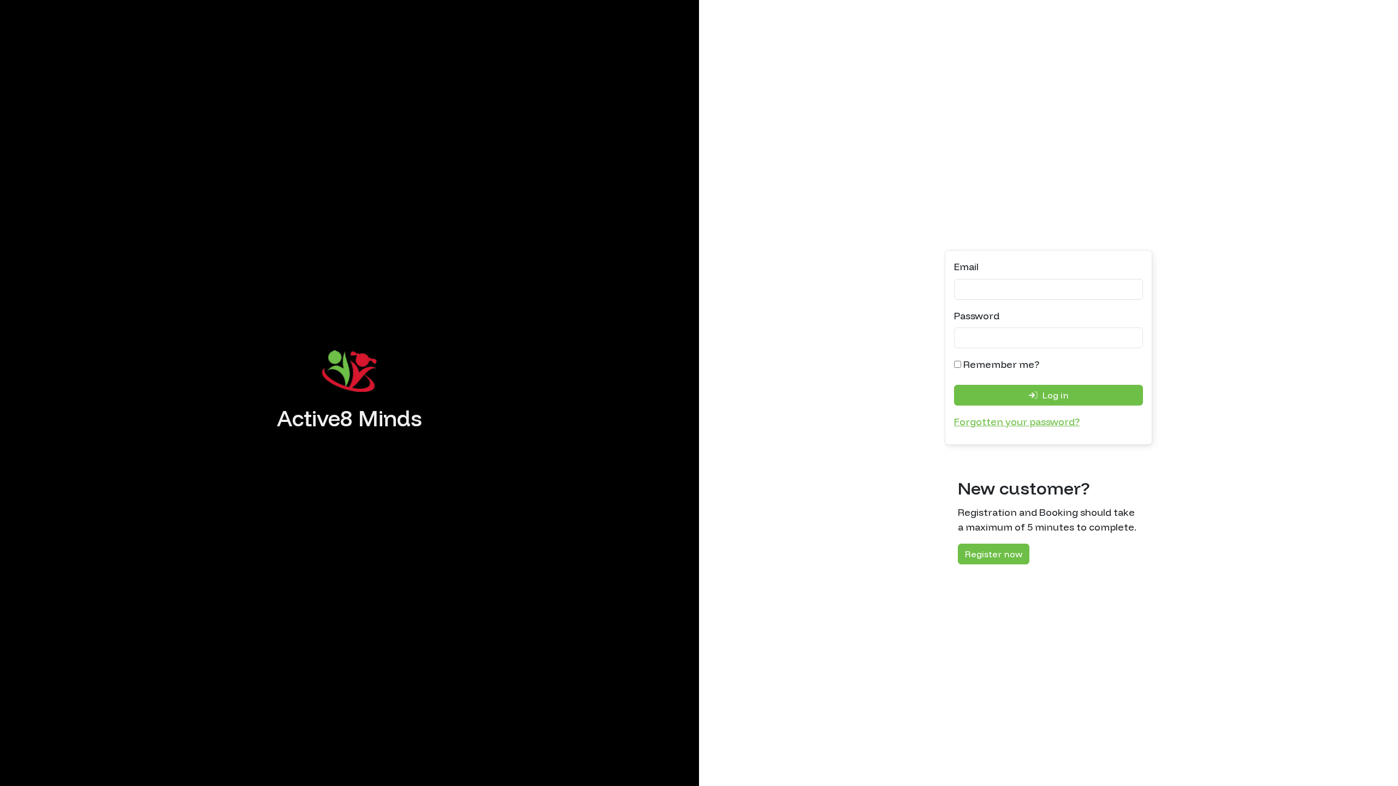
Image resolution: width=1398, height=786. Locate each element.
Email (966, 266)
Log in (1054, 395)
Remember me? (1000, 364)
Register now (993, 554)
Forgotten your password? (1017, 421)
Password (976, 315)
